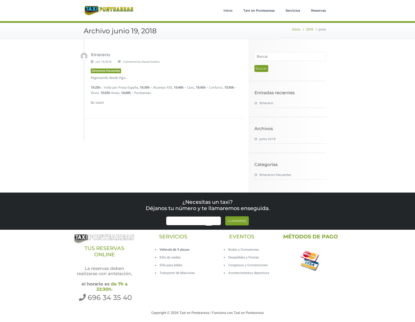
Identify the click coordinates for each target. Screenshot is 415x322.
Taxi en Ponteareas (259, 10)
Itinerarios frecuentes (106, 71)
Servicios (293, 10)
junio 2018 (267, 139)
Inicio (228, 10)
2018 (309, 29)
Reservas (318, 10)
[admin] (84, 56)
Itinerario (100, 54)
